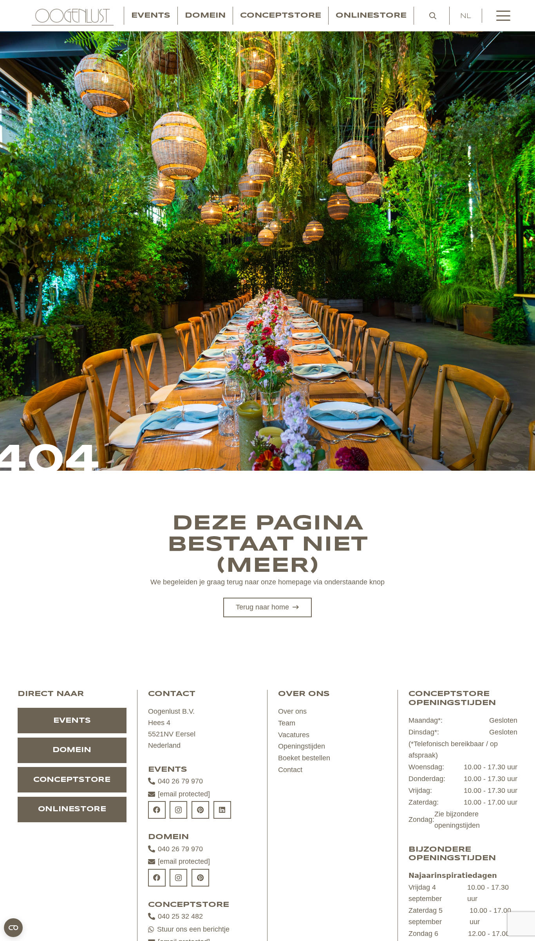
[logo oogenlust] (73, 15)
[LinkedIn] (222, 810)
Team (286, 723)
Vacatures (293, 735)
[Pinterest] (200, 810)
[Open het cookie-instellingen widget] (13, 927)
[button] (433, 15)
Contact (290, 770)
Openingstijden (301, 746)
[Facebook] (157, 810)
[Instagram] (178, 810)
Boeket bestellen (304, 758)
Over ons (292, 711)
